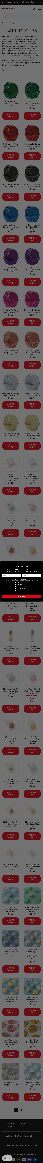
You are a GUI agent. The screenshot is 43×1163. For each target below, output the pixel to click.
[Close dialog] (42, 562)
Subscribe (21, 596)
